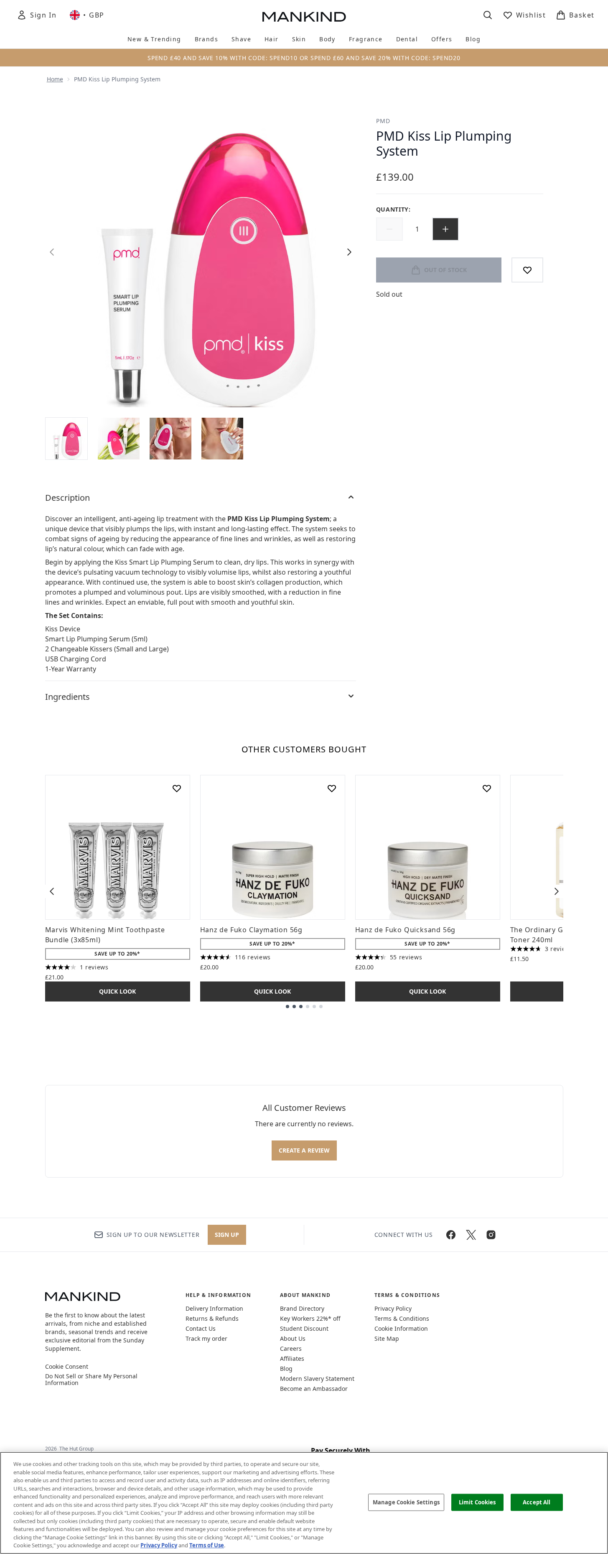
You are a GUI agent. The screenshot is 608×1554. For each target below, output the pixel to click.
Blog (286, 1368)
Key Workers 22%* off (310, 1318)
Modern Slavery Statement (317, 1378)
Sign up (227, 1235)
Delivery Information (214, 1308)
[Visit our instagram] (491, 1235)
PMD (383, 121)
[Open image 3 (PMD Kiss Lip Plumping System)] (170, 438)
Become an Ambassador (314, 1389)
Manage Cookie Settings (406, 1502)
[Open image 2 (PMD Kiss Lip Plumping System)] (119, 438)
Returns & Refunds (212, 1318)
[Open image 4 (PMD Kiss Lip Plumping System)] (222, 438)
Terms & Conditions (401, 1318)
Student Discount (304, 1328)
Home (55, 79)
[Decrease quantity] (389, 229)
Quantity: (393, 209)
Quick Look (117, 991)
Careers (291, 1348)
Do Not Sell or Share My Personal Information (91, 1379)
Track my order (206, 1338)
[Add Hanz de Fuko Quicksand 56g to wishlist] (487, 788)
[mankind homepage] (304, 16)
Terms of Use (206, 1545)
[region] (304, 1503)
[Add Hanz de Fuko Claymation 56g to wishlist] (332, 788)
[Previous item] (52, 891)
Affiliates (292, 1358)
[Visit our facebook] (451, 1235)
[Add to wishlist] (527, 270)
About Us (292, 1338)
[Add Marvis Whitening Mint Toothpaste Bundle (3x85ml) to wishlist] (177, 788)
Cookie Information (401, 1328)
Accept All (536, 1502)
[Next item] (556, 891)
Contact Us (201, 1328)
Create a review (304, 1150)
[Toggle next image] (349, 252)
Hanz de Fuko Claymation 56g (251, 929)
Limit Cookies (477, 1502)
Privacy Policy (393, 1308)
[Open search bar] (488, 15)
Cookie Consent (66, 1366)
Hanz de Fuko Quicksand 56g (405, 929)
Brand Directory (302, 1308)
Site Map (386, 1338)
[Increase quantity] (445, 229)
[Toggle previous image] (52, 252)
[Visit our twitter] (471, 1235)
